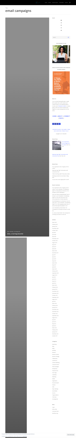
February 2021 (55, 224)
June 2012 (54, 321)
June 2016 (54, 258)
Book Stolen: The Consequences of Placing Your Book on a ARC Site (61, 209)
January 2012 (54, 331)
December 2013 (55, 291)
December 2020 (55, 228)
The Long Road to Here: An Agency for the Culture (66, 143)
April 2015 (54, 267)
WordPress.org (55, 413)
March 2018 (54, 250)
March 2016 (54, 262)
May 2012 (54, 323)
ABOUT (60, 116)
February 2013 (55, 305)
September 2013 (55, 297)
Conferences (54, 360)
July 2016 (54, 256)
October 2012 (55, 313)
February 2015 (55, 271)
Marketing (54, 376)
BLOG (61, 118)
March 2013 (54, 303)
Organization (54, 380)
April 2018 (54, 248)
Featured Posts (55, 370)
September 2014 (55, 273)
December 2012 (55, 309)
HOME (54, 116)
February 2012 (55, 329)
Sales (53, 386)
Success (53, 393)
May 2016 (54, 260)
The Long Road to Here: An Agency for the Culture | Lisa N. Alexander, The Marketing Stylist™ (60, 189)
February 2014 (55, 287)
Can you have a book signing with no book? (60, 179)
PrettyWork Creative (62, 106)
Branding (54, 350)
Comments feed (55, 411)
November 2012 (55, 311)
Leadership (54, 374)
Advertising (54, 344)
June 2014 (54, 279)
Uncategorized (17, 231)
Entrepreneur (54, 368)
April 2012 (54, 325)
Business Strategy (55, 356)
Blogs (53, 348)
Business (54, 352)
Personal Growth (55, 382)
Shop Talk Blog (10, 231)
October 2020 (55, 230)
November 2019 (55, 238)
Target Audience (55, 395)
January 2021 (54, 226)
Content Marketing (55, 362)
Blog (53, 346)
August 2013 (54, 299)
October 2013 (55, 295)
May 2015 (54, 265)
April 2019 (54, 246)
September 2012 (55, 315)
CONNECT (67, 116)
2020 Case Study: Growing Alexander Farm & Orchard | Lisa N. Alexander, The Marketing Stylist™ (60, 196)
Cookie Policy (24, 436)
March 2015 (54, 269)
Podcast (53, 384)
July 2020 (54, 232)
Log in (53, 407)
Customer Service (55, 364)
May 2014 (54, 281)
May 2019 (54, 244)
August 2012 (54, 317)
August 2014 (54, 275)
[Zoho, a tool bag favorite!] (27, 127)
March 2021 (54, 222)
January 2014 (54, 289)
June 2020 (54, 234)
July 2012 (54, 319)
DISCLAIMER (64, 129)
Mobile (53, 378)
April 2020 (54, 236)
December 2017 (55, 252)
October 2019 (55, 240)
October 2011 (55, 335)
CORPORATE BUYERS (56, 129)
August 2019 (54, 242)
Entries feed (54, 409)
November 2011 (55, 333)
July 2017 (54, 254)
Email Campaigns (55, 366)
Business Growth (55, 354)
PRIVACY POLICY (65, 131)
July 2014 (54, 277)
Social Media (54, 390)
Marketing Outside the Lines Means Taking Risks (60, 176)
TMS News (54, 397)
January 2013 (54, 307)
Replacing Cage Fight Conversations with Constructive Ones (60, 171)
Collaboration (54, 358)
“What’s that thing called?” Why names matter (61, 173)
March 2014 (54, 285)
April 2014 (54, 283)
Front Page (54, 372)
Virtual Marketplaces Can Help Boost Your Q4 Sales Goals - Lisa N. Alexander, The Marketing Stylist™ (61, 203)
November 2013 (55, 293)
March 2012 (54, 327)
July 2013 (54, 301)
